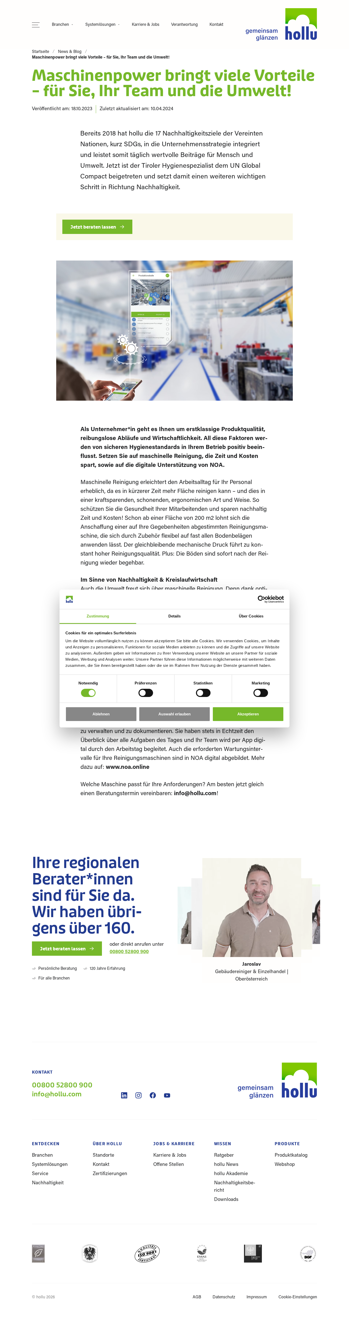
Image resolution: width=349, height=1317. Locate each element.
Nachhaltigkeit (48, 1183)
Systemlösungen (100, 25)
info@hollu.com (195, 794)
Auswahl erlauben (174, 714)
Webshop (285, 1164)
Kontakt (216, 25)
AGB (197, 1297)
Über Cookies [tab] (251, 616)
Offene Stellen (168, 1164)
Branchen (60, 25)
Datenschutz (224, 1297)
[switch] (145, 696)
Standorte (103, 1155)
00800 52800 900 (129, 952)
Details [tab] (174, 616)
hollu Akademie (231, 1174)
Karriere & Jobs (145, 25)
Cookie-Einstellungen (297, 1297)
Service (40, 1174)
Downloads (226, 1199)
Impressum (257, 1297)
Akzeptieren (248, 714)
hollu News (226, 1164)
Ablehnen (101, 714)
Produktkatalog (291, 1155)
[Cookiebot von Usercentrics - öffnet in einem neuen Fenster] (261, 599)
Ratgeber (224, 1155)
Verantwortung (184, 25)
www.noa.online (128, 767)
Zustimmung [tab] (98, 616)
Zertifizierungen (110, 1174)
